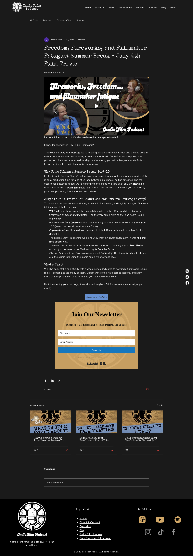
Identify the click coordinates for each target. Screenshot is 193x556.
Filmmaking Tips (64, 20)
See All (160, 405)
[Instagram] (187, 271)
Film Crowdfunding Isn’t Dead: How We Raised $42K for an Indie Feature (141, 439)
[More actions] (147, 39)
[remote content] (96, 335)
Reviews (80, 20)
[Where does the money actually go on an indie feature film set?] (96, 421)
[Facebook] (187, 283)
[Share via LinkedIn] (52, 380)
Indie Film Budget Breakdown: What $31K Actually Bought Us (93, 439)
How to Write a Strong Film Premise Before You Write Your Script (49, 439)
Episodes (47, 20)
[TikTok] (187, 277)
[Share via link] (59, 380)
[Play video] (96, 106)
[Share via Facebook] (45, 380)
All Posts (34, 20)
